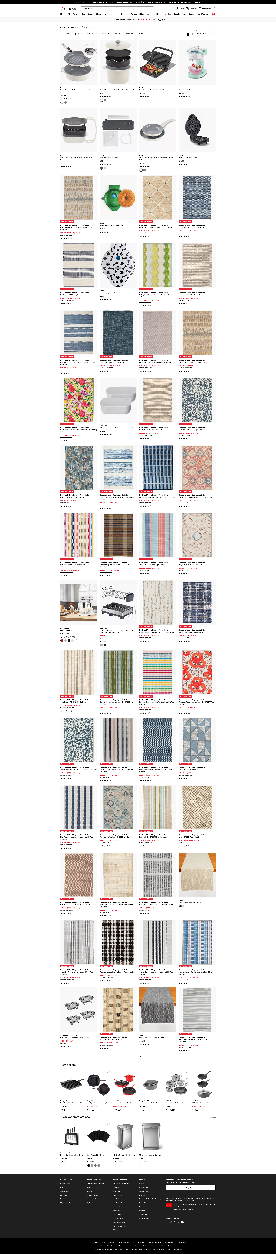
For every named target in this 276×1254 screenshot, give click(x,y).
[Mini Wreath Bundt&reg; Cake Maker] (118, 197)
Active (152, 19)
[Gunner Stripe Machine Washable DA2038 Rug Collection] (157, 942)
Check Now (190, 1209)
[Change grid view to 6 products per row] (192, 34)
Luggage (161, 19)
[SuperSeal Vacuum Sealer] (118, 130)
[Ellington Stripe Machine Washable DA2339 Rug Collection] (118, 467)
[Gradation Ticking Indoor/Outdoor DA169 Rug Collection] (78, 942)
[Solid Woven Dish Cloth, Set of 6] (98, 1136)
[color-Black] (105, 645)
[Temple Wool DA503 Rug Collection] (197, 400)
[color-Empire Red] (62, 640)
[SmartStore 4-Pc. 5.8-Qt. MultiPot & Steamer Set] (118, 62)
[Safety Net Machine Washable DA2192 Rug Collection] (157, 265)
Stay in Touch (117, 1210)
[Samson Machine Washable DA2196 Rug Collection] (157, 467)
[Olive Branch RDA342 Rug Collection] (78, 672)
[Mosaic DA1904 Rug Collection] (118, 1009)
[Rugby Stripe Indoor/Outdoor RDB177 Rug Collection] (197, 1009)
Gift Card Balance (92, 1195)
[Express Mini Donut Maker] (197, 130)
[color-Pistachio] (72, 640)
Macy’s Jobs (143, 1203)
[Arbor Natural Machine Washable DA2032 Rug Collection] (118, 875)
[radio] (62, 102)
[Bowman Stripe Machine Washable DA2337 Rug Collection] (78, 332)
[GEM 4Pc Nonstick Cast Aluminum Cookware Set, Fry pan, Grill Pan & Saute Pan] (204, 1084)
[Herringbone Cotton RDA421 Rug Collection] (157, 332)
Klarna (62, 1187)
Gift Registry (116, 1230)
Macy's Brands (117, 1199)
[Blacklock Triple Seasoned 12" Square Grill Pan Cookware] (72, 1084)
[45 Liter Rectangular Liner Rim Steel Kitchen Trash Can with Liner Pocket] (125, 1136)
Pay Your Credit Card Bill (94, 1203)
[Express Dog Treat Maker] (118, 265)
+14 (79, 640)
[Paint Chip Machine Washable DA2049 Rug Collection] (78, 197)
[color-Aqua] (105, 168)
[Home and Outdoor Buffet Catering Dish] (78, 1009)
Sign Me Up (190, 1188)
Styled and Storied (145, 1218)
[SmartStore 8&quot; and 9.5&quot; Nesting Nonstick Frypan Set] (157, 130)
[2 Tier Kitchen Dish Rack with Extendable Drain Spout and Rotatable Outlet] (118, 602)
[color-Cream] (62, 102)
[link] (78, 95)
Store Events (117, 1214)
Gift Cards (90, 1191)
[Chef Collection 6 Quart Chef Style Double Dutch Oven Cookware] (151, 1084)
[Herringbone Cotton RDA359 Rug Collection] (78, 875)
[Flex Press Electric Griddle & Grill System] (157, 62)
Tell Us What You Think (120, 1226)
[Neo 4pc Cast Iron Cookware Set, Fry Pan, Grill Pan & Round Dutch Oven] (125, 1084)
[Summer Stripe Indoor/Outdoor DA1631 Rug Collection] (78, 535)
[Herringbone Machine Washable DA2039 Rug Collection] (157, 740)
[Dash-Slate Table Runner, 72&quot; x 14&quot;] (157, 1009)
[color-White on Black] (76, 640)
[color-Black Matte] (69, 640)
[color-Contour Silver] (65, 640)
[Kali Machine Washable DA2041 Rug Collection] (157, 197)
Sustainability (143, 1214)
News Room (143, 1206)
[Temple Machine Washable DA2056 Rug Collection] (78, 740)
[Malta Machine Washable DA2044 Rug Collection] (157, 875)
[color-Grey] (101, 168)
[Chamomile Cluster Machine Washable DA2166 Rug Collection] (78, 400)
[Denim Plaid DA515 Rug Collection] (197, 602)
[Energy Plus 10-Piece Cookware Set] (177, 1084)
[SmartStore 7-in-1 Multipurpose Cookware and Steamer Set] (78, 130)
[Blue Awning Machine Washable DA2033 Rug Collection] (78, 807)
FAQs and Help (65, 1183)
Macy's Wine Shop (119, 1203)
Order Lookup (64, 1191)
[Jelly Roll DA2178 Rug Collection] (197, 535)
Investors (142, 1195)
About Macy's (143, 1183)
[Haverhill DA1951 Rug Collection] (157, 400)
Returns (62, 1199)
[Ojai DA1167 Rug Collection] (197, 740)
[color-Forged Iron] (65, 102)
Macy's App (116, 1191)
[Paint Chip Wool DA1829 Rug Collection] (197, 332)
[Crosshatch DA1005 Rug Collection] (118, 332)
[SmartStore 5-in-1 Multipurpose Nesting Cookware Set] (78, 62)
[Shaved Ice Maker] (197, 62)
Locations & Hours (118, 1187)
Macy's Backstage (118, 1195)
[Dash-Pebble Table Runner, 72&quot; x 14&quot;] (197, 875)
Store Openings (118, 1218)
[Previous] (63, 62)
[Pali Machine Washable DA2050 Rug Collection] (118, 807)
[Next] (95, 62)
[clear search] (153, 8)
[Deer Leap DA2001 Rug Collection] (78, 467)
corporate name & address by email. (172, 1249)
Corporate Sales (144, 1187)
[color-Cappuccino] (92, 1165)
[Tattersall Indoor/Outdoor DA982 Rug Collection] (118, 942)
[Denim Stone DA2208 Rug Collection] (197, 197)
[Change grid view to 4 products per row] (188, 34)
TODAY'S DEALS (79, 2)
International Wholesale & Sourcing (150, 1199)
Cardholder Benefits (93, 1187)
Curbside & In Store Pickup (121, 1183)
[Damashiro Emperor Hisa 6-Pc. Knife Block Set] (72, 1136)
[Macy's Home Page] (68, 8)
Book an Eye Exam (119, 1222)
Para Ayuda (63, 1195)
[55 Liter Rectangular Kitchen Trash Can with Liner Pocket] (151, 1136)
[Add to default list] (82, 1072)
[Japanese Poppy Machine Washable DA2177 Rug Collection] (197, 672)
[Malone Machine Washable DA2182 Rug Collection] (157, 602)
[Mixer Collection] (78, 602)
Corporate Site (143, 1191)
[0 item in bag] (214, 8)
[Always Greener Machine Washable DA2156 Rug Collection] (197, 942)
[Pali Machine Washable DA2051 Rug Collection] (197, 467)
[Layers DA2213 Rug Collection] (197, 807)
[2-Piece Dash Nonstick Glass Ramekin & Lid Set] (118, 400)
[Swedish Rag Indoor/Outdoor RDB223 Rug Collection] (118, 535)
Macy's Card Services (93, 1199)
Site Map (142, 1210)
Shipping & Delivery (66, 1203)
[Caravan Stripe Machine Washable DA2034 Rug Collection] (118, 672)
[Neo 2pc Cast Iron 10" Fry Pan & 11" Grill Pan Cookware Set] (98, 1084)
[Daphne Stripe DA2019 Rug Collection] (157, 807)
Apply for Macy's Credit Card (95, 1183)
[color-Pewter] (95, 1165)
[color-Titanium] (98, 1165)
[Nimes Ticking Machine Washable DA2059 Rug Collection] (118, 740)
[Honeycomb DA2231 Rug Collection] (197, 265)
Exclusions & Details (179, 1209)
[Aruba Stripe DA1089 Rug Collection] (157, 535)
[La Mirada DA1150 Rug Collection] (78, 265)
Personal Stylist (117, 1206)
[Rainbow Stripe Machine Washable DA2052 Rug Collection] (157, 672)
